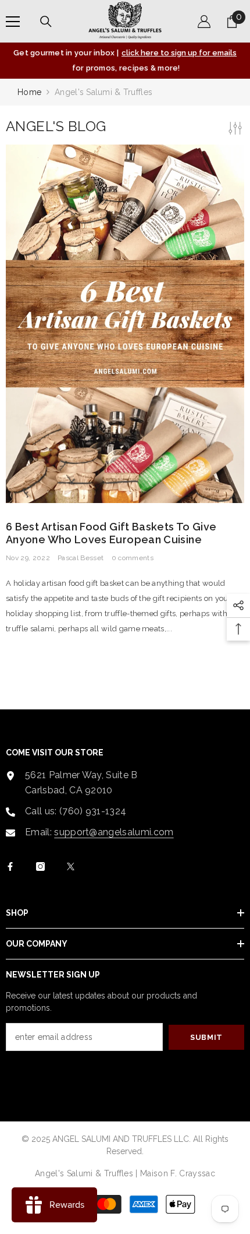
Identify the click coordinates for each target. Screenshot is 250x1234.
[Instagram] (40, 866)
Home (29, 92)
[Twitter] (71, 866)
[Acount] (204, 21)
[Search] (46, 22)
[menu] (13, 22)
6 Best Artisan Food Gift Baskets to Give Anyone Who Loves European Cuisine (111, 533)
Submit (206, 1037)
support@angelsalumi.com (113, 832)
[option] (125, 61)
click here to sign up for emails (179, 52)
